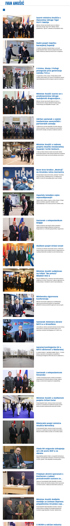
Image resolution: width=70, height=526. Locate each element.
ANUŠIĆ (18, 3)
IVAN (9, 3)
